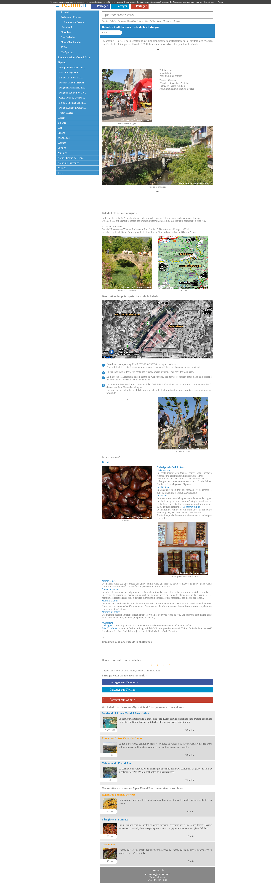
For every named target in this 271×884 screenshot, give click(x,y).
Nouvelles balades (71, 42)
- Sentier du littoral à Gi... (70, 77)
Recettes (161, 877)
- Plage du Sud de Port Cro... (72, 92)
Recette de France (73, 22)
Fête (60, 172)
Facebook (66, 27)
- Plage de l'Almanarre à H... (72, 87)
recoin (74, 4)
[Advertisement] (157, 58)
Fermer (220, 2)
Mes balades (67, 37)
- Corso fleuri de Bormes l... (71, 97)
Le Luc (62, 122)
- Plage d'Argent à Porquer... (72, 107)
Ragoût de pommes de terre (118, 794)
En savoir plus (209, 2)
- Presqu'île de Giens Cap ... (71, 67)
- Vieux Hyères (65, 112)
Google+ (65, 32)
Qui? (150, 880)
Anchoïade (108, 844)
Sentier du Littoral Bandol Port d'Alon (125, 713)
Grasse (62, 117)
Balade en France (70, 17)
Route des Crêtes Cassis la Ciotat (122, 738)
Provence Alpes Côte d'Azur (74, 57)
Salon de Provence (68, 162)
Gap (60, 127)
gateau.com (162, 874)
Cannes (62, 142)
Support (157, 880)
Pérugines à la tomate (115, 819)
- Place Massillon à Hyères (71, 82)
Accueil (64, 12)
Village (62, 167)
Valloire (62, 152)
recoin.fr (158, 870)
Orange (62, 147)
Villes (63, 47)
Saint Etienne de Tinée (71, 157)
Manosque (64, 137)
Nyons (61, 132)
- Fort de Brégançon (68, 72)
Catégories (66, 52)
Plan (165, 880)
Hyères (62, 62)
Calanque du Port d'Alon (117, 763)
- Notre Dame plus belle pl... (72, 102)
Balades (152, 877)
